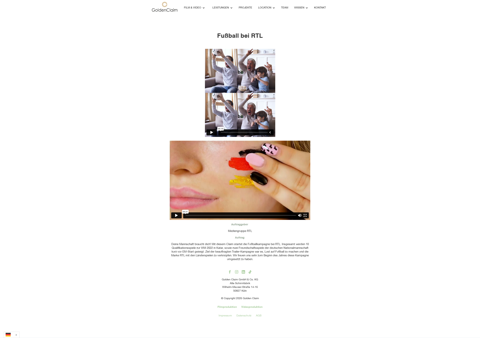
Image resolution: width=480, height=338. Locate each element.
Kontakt (320, 8)
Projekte (245, 8)
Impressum (225, 316)
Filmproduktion (227, 307)
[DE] (11, 335)
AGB (259, 316)
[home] (164, 7)
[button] (194, 8)
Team (284, 8)
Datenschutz (243, 316)
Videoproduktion (251, 307)
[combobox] (12, 335)
